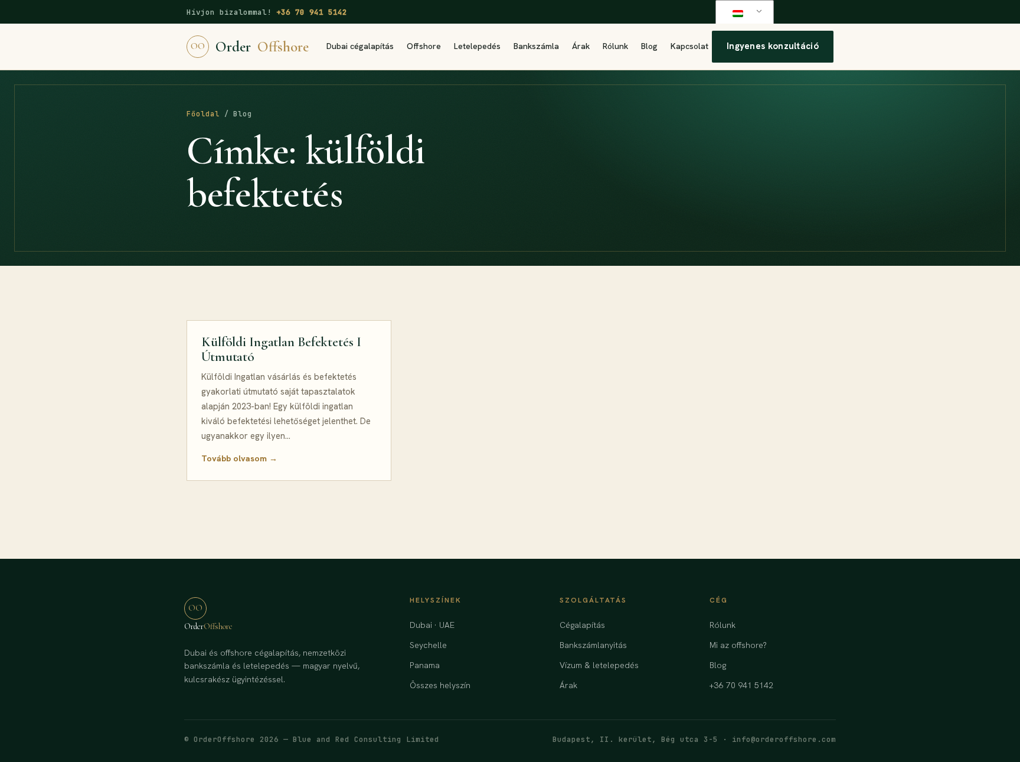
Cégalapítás (582, 625)
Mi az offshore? (738, 645)
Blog (649, 46)
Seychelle (428, 645)
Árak (581, 46)
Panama (425, 665)
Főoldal (203, 114)
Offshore (424, 46)
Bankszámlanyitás (593, 645)
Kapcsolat (689, 46)
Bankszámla (536, 46)
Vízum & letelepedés (599, 665)
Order (250, 47)
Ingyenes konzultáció (773, 46)
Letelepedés (477, 46)
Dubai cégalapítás (360, 46)
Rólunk (615, 46)
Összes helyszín (440, 685)
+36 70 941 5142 (311, 12)
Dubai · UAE (432, 625)
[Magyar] (742, 13)
